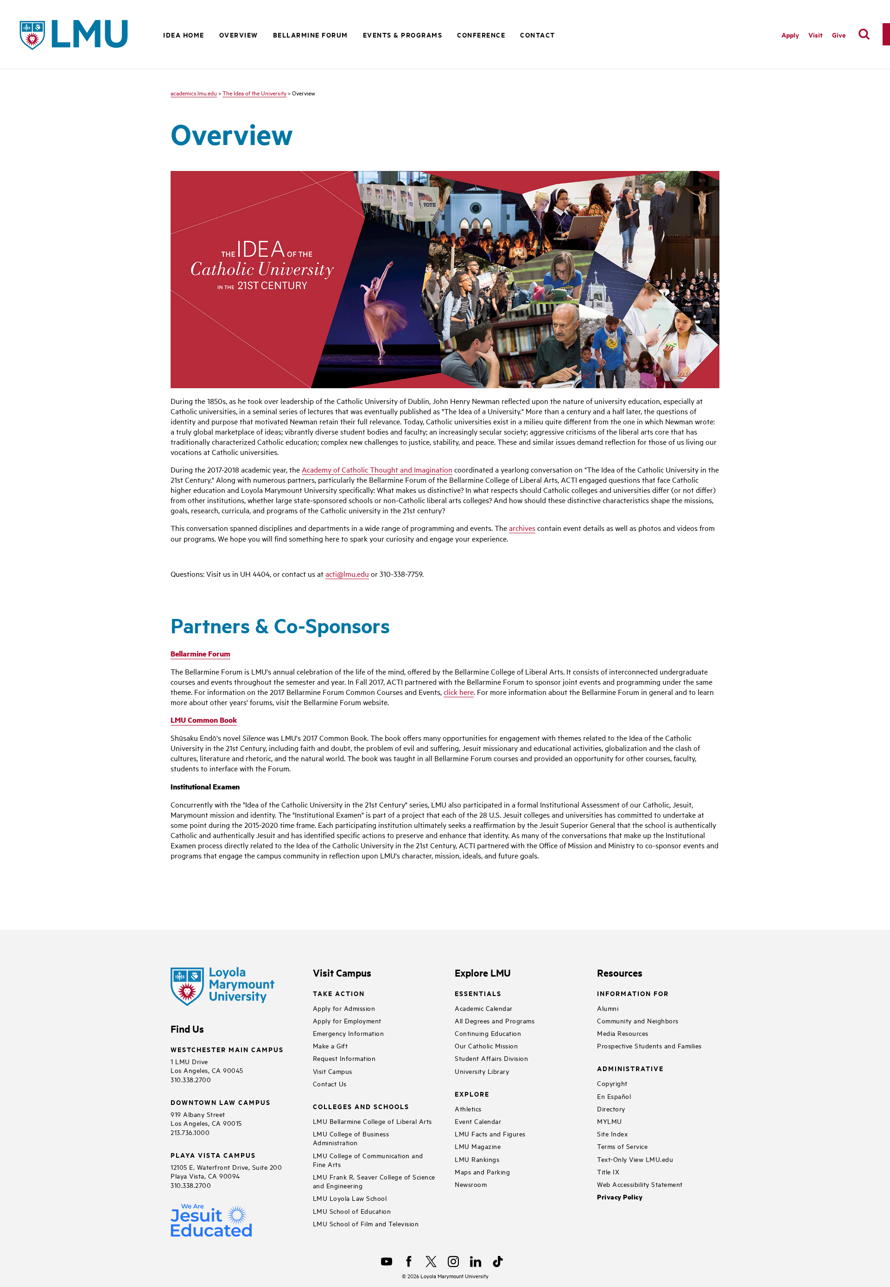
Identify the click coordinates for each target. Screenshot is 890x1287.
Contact (537, 34)
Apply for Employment (347, 1020)
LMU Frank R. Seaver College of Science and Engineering (374, 1181)
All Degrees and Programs (494, 1020)
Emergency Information (348, 1032)
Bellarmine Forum (310, 34)
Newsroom (471, 1184)
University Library (482, 1070)
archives (522, 528)
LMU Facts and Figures (490, 1133)
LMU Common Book (204, 719)
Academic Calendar (484, 1007)
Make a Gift (330, 1045)
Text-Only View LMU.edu (635, 1159)
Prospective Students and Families (649, 1045)
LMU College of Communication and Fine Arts (368, 1159)
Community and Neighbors (638, 1020)
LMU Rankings (477, 1159)
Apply (790, 34)
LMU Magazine (478, 1146)
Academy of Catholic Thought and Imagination (377, 469)
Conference (481, 34)
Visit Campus (332, 1070)
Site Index (612, 1133)
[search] (864, 34)
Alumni (607, 1007)
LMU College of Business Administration (351, 1138)
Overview (238, 34)
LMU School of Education (352, 1210)
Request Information (344, 1058)
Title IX (608, 1171)
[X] (431, 1261)
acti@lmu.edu (347, 573)
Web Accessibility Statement (640, 1184)
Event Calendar (478, 1121)
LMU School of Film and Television (366, 1223)
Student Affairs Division (491, 1058)
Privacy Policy (619, 1196)
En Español (614, 1095)
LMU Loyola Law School (350, 1197)
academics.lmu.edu (194, 92)
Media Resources (622, 1032)
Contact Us (330, 1083)
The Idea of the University (254, 92)
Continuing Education (488, 1032)
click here (459, 692)
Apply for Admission (344, 1007)
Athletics (468, 1108)
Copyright (612, 1083)
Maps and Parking (482, 1171)
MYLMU (609, 1121)
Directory (611, 1108)
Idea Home (183, 34)
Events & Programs (403, 34)
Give (839, 34)
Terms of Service (622, 1146)
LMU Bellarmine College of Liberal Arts (372, 1121)
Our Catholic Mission (486, 1045)
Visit (815, 34)
